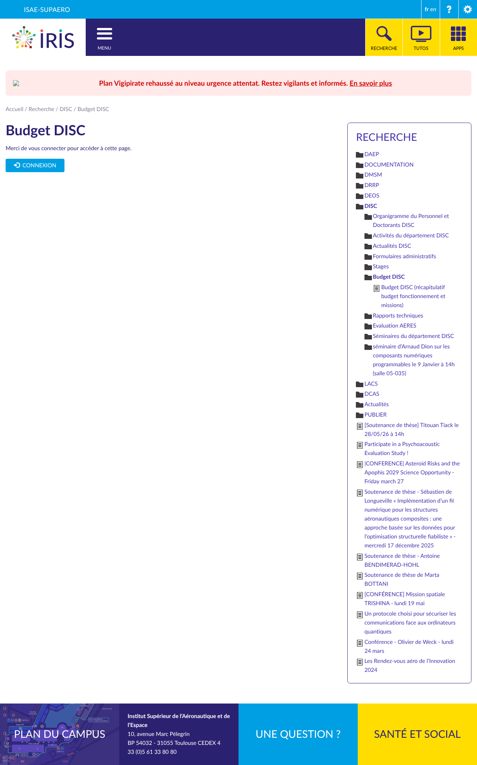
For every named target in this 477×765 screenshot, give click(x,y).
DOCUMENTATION (389, 164)
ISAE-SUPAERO (47, 9)
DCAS (371, 394)
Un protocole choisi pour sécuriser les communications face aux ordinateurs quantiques (410, 622)
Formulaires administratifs (404, 256)
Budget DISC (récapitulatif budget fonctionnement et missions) (413, 296)
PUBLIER (375, 414)
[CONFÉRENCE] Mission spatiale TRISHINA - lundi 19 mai (404, 599)
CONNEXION (38, 165)
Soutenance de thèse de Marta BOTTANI (401, 579)
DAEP (371, 154)
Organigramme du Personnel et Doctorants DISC (411, 220)
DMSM (373, 174)
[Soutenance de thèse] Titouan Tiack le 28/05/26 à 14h (411, 429)
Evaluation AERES (394, 325)
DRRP (371, 185)
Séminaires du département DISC (413, 336)
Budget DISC (389, 277)
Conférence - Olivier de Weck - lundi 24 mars (409, 646)
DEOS (371, 195)
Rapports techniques (398, 315)
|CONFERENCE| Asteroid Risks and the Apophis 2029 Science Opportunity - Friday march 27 (412, 472)
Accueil (14, 109)
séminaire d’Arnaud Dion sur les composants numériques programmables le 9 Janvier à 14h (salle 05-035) (414, 360)
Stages (381, 266)
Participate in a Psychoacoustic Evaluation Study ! (402, 448)
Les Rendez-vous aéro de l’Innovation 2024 (409, 665)
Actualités (376, 404)
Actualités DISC (392, 246)
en (433, 9)
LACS (371, 384)
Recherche (41, 109)
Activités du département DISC (411, 235)
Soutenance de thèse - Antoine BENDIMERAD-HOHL (402, 560)
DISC (66, 109)
